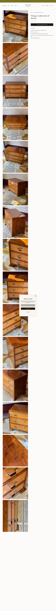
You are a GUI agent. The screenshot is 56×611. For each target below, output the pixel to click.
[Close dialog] (35, 296)
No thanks (28, 311)
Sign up (28, 308)
